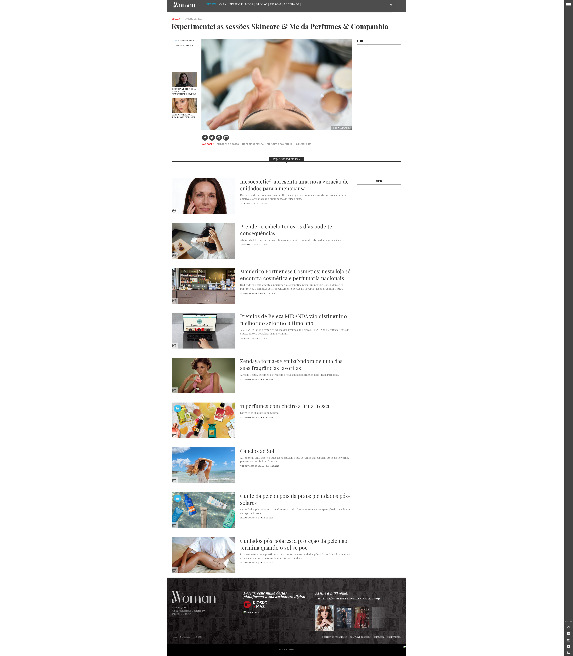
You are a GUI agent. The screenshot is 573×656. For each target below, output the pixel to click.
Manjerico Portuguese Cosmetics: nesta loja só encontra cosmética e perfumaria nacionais (295, 275)
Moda (249, 4)
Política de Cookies (360, 637)
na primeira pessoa (253, 144)
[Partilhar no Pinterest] (218, 137)
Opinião (261, 4)
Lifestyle (236, 4)
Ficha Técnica (394, 637)
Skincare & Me (303, 144)
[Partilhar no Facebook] (204, 137)
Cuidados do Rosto (228, 144)
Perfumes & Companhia (279, 144)
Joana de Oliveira (184, 45)
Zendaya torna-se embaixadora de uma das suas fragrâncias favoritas (291, 364)
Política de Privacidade (334, 637)
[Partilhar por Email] (225, 137)
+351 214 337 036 (372, 598)
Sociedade (291, 4)
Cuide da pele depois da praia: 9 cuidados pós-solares (295, 499)
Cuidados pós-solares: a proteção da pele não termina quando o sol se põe (293, 544)
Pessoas (275, 4)
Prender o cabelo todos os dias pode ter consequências (287, 230)
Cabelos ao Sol (257, 450)
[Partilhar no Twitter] (211, 137)
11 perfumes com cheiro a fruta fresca (284, 406)
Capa (222, 4)
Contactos (378, 637)
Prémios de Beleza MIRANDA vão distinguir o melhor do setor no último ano (293, 319)
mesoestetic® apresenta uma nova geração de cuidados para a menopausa (294, 185)
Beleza (211, 4)
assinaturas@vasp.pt (347, 598)
